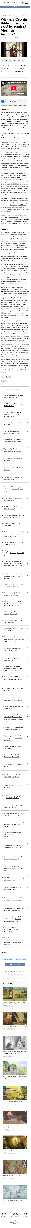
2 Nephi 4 (15, 223)
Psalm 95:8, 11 (18, 700)
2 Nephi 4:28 (19, 468)
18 (5, 184)
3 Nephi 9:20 (7, 847)
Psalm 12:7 (14, 807)
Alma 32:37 (19, 785)
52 (5, 186)
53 (16, 942)
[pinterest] (10, 60)
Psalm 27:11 (16, 479)
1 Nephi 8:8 (18, 414)
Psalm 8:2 (14, 889)
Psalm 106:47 (8, 740)
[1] (14, 125)
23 (9, 184)
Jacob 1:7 (6, 536)
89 (14, 186)
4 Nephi (16, 207)
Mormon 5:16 (12, 816)
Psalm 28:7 (7, 470)
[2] (8, 130)
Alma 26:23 (20, 764)
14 (3, 184)
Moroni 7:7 (17, 929)
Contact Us (3, 1217)
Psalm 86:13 (13, 614)
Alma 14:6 (17, 706)
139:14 (6, 826)
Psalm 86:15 (10, 622)
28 (16, 184)
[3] (28, 140)
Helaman (8, 207)
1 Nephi (20, 217)
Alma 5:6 (6, 614)
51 (3, 186)
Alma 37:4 (7, 807)
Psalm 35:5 (19, 816)
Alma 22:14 (7, 717)
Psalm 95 (25, 127)
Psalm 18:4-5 (8, 605)
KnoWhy (6, 8)
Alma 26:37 (7, 777)
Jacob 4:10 (13, 553)
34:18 (20, 441)
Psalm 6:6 (10, 525)
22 (7, 184)
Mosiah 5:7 (9, 586)
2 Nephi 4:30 (15, 489)
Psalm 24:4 (15, 517)
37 (1, 226)
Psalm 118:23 (16, 824)
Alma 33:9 (9, 798)
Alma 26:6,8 (18, 738)
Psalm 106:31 (8, 931)
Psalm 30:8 (7, 460)
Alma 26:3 (9, 729)
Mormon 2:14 (8, 900)
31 (20, 184)
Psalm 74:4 (15, 798)
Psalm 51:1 (7, 416)
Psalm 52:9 (14, 500)
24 (11, 184)
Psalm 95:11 (7, 690)
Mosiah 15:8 (7, 603)
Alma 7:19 (7, 660)
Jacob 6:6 (19, 576)
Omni (19, 205)
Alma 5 (21, 223)
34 (22, 184)
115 (27, 186)
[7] (6, 359)
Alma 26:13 (17, 754)
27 (14, 184)
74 (9, 186)
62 (7, 186)
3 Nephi (10, 219)
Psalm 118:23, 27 (17, 729)
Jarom (15, 205)
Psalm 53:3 (7, 942)
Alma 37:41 (20, 822)
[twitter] (6, 60)
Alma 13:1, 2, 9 (13, 679)
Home (2, 8)
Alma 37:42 (14, 834)
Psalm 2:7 (15, 586)
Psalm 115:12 (15, 777)
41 (19, 247)
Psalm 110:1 (14, 595)
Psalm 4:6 (14, 880)
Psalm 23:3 (14, 660)
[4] (15, 260)
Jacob (2, 219)
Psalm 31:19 (17, 451)
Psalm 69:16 (14, 416)
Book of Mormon (14, 1216)
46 (1, 186)
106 (18, 186)
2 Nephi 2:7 (7, 441)
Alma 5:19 (7, 650)
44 (26, 184)
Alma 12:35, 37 (8, 700)
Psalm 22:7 (7, 766)
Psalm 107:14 (15, 603)
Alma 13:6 (20, 688)
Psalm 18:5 (13, 630)
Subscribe (25, 1217)
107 (21, 186)
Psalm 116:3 (12, 544)
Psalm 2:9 (7, 425)
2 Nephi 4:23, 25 (17, 458)
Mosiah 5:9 (7, 595)
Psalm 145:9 (14, 397)
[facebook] (2, 60)
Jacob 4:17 (15, 565)
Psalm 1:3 (7, 787)
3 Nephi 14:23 (15, 868)
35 (24, 184)
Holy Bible (14, 1220)
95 (16, 186)
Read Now (15, 993)
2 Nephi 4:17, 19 (9, 451)
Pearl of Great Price (14, 1223)
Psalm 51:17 (15, 441)
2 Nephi (26, 217)
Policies (25, 1216)
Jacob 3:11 (17, 542)
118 (2, 188)
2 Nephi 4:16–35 (20, 121)
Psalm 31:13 (10, 406)
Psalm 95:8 (13, 536)
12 (1, 184)
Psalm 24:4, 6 (15, 859)
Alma (5, 219)
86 (11, 186)
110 (24, 186)
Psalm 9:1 (7, 824)
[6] (25, 283)
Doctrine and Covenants (14, 1218)
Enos (11, 205)
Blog (3, 1214)
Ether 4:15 (7, 910)
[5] (24, 264)
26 (24, 223)
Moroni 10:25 (10, 940)
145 (7, 188)
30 (18, 184)
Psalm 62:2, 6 (15, 433)
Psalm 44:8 (9, 748)
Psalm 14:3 (17, 940)
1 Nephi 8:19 (17, 422)
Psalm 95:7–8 (8, 578)
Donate (15, 6)
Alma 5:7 (6, 639)
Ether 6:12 (18, 919)
